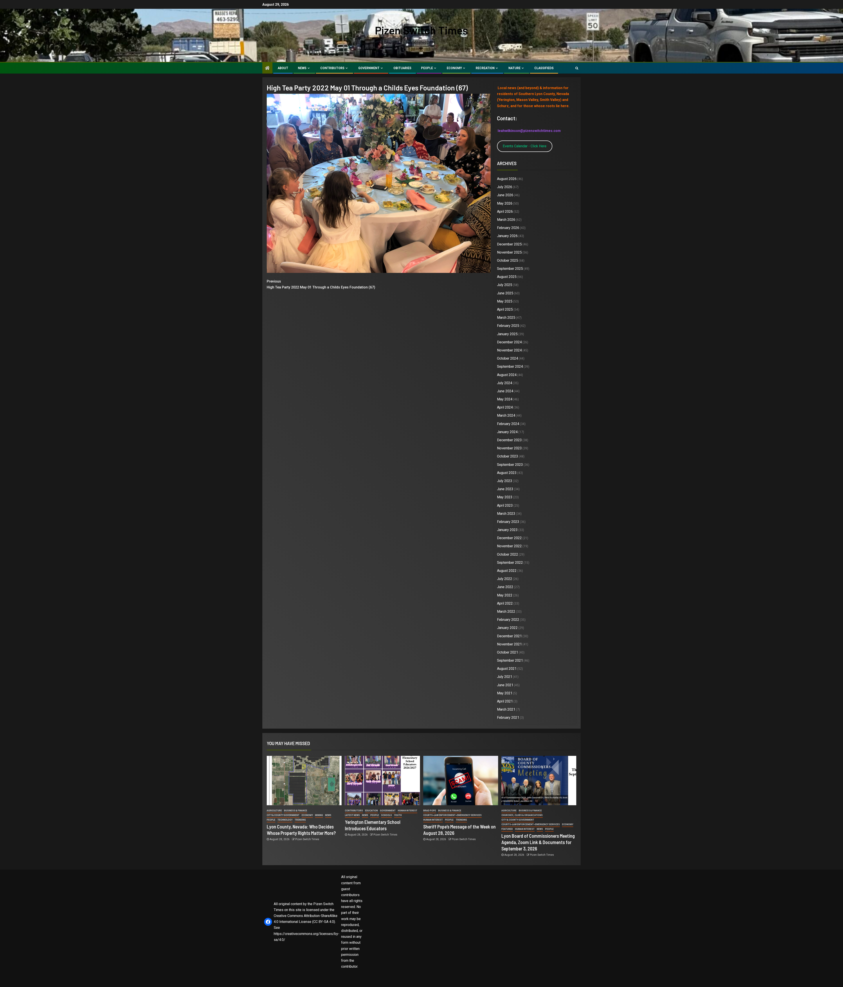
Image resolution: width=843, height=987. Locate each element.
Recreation (485, 68)
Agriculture (274, 810)
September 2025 (510, 269)
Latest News (352, 815)
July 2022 (504, 579)
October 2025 (507, 260)
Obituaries (402, 68)
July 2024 (504, 383)
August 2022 (507, 571)
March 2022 (506, 611)
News (302, 68)
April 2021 (505, 701)
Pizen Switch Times (421, 30)
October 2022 (507, 554)
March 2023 (506, 514)
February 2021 (508, 717)
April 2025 (505, 309)
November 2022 (509, 546)
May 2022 (504, 595)
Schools (386, 815)
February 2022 (508, 620)
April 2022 (505, 603)
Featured (507, 829)
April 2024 (505, 407)
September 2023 (510, 465)
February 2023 (508, 522)
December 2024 (509, 342)
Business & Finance (295, 810)
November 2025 (509, 252)
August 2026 (507, 179)
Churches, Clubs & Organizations (522, 815)
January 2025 (507, 334)
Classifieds (544, 68)
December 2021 (509, 636)
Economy (454, 68)
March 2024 (506, 415)
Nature (514, 68)
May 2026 (504, 203)
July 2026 (504, 187)
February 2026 (508, 228)
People (427, 68)
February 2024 (508, 424)
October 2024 (507, 358)
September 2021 (510, 660)
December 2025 (509, 244)
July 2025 (504, 285)
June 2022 (505, 587)
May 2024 (504, 399)
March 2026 (506, 220)
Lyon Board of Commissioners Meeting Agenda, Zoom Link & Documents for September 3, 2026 (538, 842)
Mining (319, 815)
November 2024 (509, 350)
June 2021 (505, 685)
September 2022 (510, 562)
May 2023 (504, 497)
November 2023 (509, 448)
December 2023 (509, 440)
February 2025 (508, 326)
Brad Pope (429, 810)
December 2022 (509, 538)
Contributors (332, 68)
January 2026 (507, 236)
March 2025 (506, 317)
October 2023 (507, 456)
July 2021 (504, 677)
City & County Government (283, 815)
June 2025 (505, 293)
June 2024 (505, 391)
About (283, 68)
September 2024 (510, 366)
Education (371, 810)
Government (369, 68)
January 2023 (507, 530)
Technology (284, 820)
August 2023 (507, 473)
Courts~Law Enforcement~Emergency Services (452, 815)
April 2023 (505, 505)
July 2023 (504, 481)
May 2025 (504, 301)
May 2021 (504, 693)
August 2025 (507, 277)
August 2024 (507, 375)
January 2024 (507, 432)
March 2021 (506, 709)
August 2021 (507, 668)
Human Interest (407, 810)
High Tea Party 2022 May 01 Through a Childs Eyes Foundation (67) (321, 284)
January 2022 (507, 628)
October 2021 (507, 652)
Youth (398, 815)
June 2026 (505, 195)
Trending (300, 820)
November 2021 (509, 644)
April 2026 (505, 211)
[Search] (577, 68)
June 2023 (505, 489)
